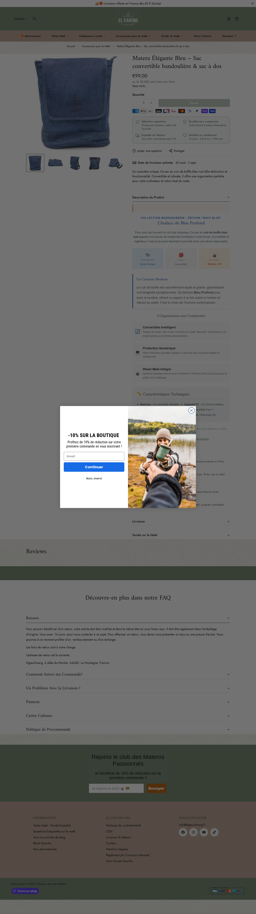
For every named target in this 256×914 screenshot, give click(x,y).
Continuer (94, 467)
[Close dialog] (191, 410)
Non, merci (94, 478)
